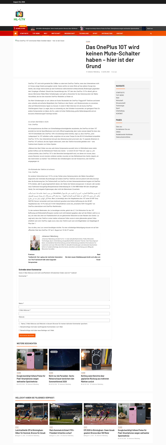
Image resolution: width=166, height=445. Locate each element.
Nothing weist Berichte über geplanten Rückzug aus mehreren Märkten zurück (95, 379)
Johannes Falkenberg (94, 72)
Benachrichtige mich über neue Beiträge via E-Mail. (37, 330)
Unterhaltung (107, 33)
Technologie (84, 33)
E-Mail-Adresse (24, 310)
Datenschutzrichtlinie (123, 137)
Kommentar (23, 276)
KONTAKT (120, 33)
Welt (45, 33)
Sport (95, 33)
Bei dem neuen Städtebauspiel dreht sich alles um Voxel (82, 257)
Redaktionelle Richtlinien (124, 134)
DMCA (118, 132)
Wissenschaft (70, 33)
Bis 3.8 (53, 83)
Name (21, 303)
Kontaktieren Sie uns (123, 129)
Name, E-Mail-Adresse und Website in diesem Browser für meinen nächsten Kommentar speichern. (54, 324)
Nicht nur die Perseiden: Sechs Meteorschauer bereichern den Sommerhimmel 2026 (61, 379)
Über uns (119, 127)
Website (21, 317)
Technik (88, 41)
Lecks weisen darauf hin (85, 131)
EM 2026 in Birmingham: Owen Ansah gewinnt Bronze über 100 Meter (44, 28)
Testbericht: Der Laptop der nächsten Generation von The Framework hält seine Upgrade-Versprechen (45, 258)
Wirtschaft (56, 33)
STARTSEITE (24, 33)
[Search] (151, 33)
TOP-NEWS (36, 33)
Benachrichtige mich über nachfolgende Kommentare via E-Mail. (41, 327)
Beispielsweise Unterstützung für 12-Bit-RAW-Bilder (65, 187)
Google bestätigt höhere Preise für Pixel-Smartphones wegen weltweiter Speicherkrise (100, 28)
